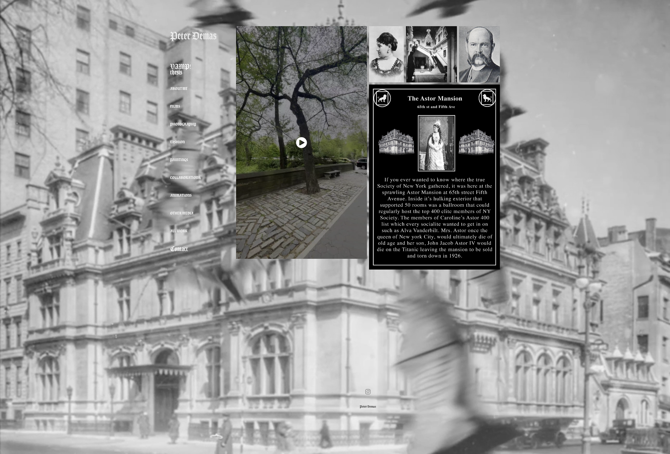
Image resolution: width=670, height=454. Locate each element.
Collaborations (185, 177)
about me (179, 88)
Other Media (181, 213)
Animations (181, 195)
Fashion (177, 142)
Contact (179, 249)
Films (175, 106)
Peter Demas (193, 36)
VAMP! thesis (180, 69)
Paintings (179, 160)
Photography (183, 124)
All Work (178, 231)
